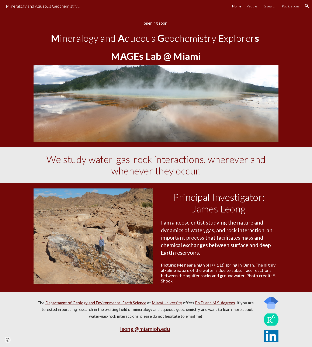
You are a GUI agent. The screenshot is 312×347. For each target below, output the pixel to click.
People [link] (252, 6)
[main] (156, 23)
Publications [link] (290, 6)
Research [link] (269, 6)
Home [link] (236, 6)
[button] (307, 6)
